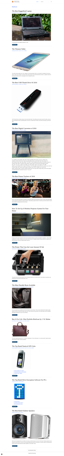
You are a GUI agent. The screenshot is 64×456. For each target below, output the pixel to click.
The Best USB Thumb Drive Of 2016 (24, 83)
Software (13, 381)
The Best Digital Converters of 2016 (24, 128)
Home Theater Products (15, 212)
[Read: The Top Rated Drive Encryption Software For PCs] (19, 391)
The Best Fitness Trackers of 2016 (23, 176)
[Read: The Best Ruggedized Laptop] (31, 27)
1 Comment (25, 50)
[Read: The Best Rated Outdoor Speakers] (31, 426)
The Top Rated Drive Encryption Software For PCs (29, 380)
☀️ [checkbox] (1, 454)
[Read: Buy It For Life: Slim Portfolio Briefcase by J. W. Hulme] (20, 329)
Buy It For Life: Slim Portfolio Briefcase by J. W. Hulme (31, 319)
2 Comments (24, 84)
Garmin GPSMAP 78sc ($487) (19, 370)
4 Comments (21, 412)
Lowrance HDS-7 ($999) (18, 373)
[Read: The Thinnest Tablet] (31, 61)
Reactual (16, 1)
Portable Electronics (15, 50)
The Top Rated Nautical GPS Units (24, 346)
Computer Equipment (15, 84)
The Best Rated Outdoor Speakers (23, 411)
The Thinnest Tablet (18, 49)
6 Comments (24, 212)
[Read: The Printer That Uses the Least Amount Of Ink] (28, 262)
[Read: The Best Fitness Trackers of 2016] (31, 188)
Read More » (15, 44)
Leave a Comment (21, 381)
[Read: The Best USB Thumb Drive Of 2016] (31, 101)
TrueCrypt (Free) (17, 401)
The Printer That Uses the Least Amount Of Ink (28, 247)
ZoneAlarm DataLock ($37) (18, 402)
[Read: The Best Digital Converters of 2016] (31, 144)
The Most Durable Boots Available (23, 285)
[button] (38, 1)
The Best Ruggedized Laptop (22, 11)
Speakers (13, 412)
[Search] (51, 1)
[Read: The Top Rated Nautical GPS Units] (21, 358)
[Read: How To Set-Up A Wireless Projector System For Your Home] (31, 224)
